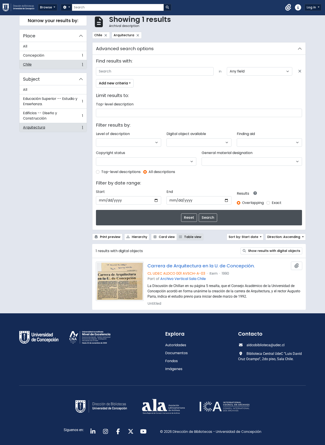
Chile (53, 65)
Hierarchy (139, 237)
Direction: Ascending (284, 237)
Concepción (53, 56)
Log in (312, 7)
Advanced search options (125, 49)
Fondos (171, 360)
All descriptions (162, 171)
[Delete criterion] (300, 71)
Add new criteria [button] (113, 83)
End (169, 191)
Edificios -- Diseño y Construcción (53, 115)
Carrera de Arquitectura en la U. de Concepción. (201, 265)
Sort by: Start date (244, 237)
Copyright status (110, 152)
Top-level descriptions (121, 171)
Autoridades (175, 345)
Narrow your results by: (53, 20)
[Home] (20, 7)
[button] (288, 7)
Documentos (176, 353)
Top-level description (115, 104)
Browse (46, 7)
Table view (192, 237)
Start (100, 191)
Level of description (113, 133)
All (25, 46)
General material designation (227, 152)
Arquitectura (53, 128)
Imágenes (173, 368)
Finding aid (246, 133)
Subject (31, 79)
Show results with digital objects (273, 251)
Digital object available (186, 133)
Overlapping (253, 202)
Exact (276, 202)
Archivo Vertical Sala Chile (183, 278)
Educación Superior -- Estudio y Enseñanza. (53, 101)
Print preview (109, 237)
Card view (166, 237)
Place (29, 36)
